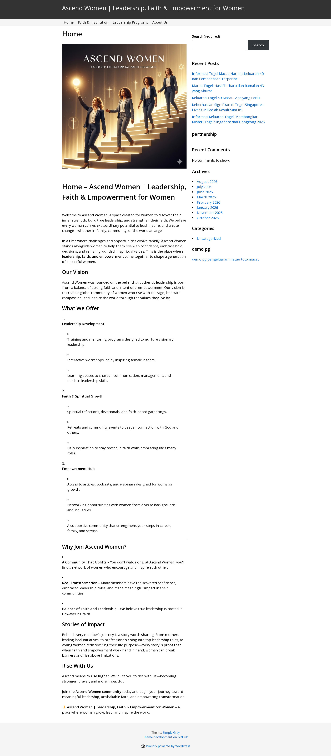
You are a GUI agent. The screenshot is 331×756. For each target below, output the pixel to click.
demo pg (199, 259)
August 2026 (207, 181)
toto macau (250, 259)
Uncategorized (209, 238)
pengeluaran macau (223, 259)
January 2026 (207, 207)
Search (206, 36)
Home (69, 22)
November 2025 (210, 212)
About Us (160, 22)
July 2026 (204, 186)
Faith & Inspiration (93, 22)
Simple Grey (171, 732)
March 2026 (206, 197)
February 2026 (208, 202)
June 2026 (205, 192)
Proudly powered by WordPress (168, 746)
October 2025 (208, 217)
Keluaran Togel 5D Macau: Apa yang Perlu (226, 97)
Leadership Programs (130, 22)
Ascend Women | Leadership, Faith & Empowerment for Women (153, 8)
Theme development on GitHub (165, 737)
